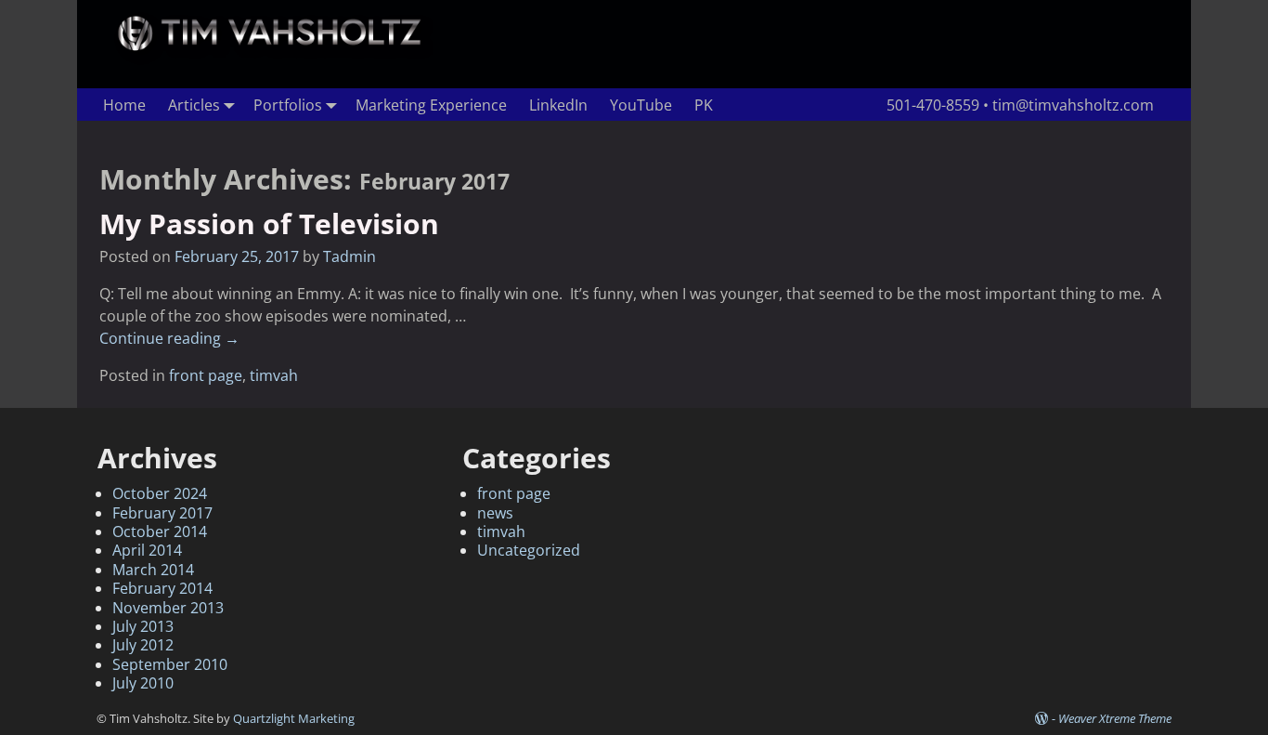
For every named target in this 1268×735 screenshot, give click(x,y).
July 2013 (143, 626)
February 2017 (162, 513)
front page (205, 375)
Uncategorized (528, 550)
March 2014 (153, 569)
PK (703, 105)
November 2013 (168, 607)
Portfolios (287, 105)
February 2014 (162, 588)
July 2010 (143, 683)
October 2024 (159, 493)
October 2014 (159, 531)
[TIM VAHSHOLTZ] (272, 49)
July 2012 (143, 645)
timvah (274, 375)
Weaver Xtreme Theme (1114, 718)
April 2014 (147, 550)
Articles (194, 105)
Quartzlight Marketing (294, 718)
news (495, 513)
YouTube (641, 105)
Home (124, 105)
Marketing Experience (431, 105)
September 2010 (169, 664)
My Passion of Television (269, 223)
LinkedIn (558, 105)
